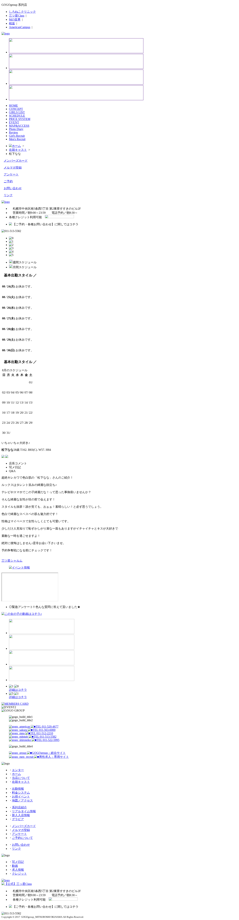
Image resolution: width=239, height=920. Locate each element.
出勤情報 (18, 788)
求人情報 (18, 869)
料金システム (21, 792)
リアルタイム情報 (24, 811)
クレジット (19, 873)
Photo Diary (16, 129)
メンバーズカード (16, 160)
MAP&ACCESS (19, 125)
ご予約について (22, 837)
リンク (8, 195)
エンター (18, 770)
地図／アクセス (22, 800)
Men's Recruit (17, 139)
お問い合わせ (13, 188)
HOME (13, 105)
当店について (21, 777)
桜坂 (12, 23)
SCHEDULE (17, 115)
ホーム (16, 145)
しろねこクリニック (22, 11)
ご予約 (8, 181)
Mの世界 (15, 19)
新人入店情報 (21, 815)
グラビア (18, 819)
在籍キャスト (18, 149)
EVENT (14, 122)
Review (13, 132)
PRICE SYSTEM (19, 119)
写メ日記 (18, 861)
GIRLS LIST (17, 112)
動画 (15, 865)
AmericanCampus (19, 27)
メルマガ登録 (13, 167)
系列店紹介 (19, 807)
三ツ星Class (16, 15)
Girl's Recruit (17, 135)
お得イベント (21, 796)
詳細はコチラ (18, 689)
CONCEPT (16, 108)
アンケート (11, 174)
